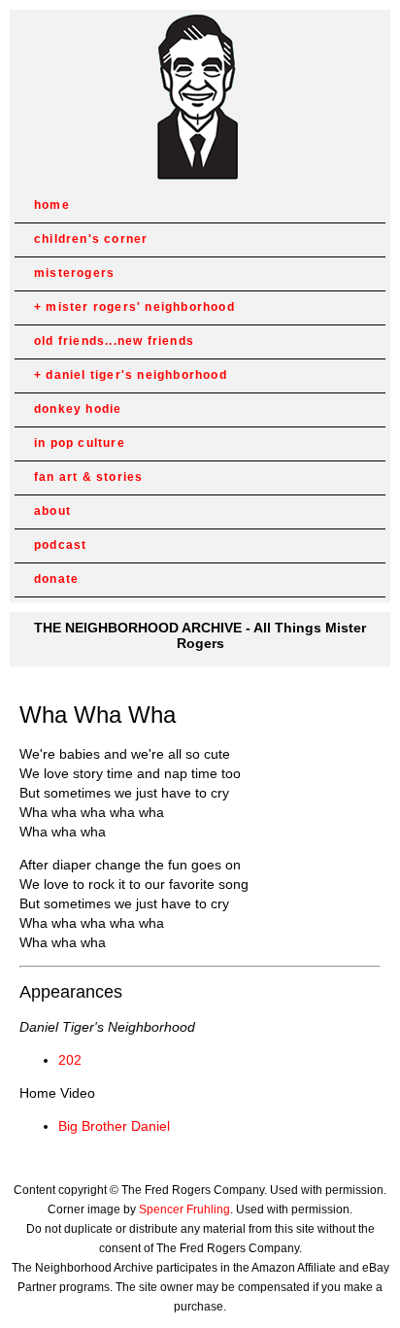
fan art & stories (88, 477)
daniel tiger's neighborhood (136, 375)
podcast (60, 545)
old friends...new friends (114, 341)
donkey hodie (77, 409)
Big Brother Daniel (114, 1126)
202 (70, 1060)
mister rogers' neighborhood (140, 307)
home (52, 205)
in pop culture (79, 443)
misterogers (74, 273)
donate (56, 579)
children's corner (91, 239)
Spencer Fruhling (184, 1209)
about (52, 511)
